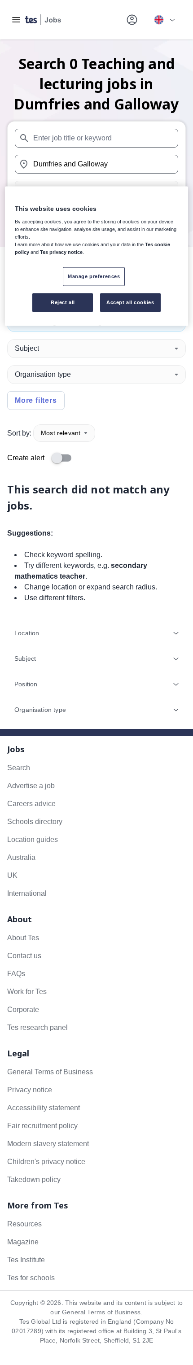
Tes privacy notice (61, 252)
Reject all (63, 302)
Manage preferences (94, 276)
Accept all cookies (130, 302)
